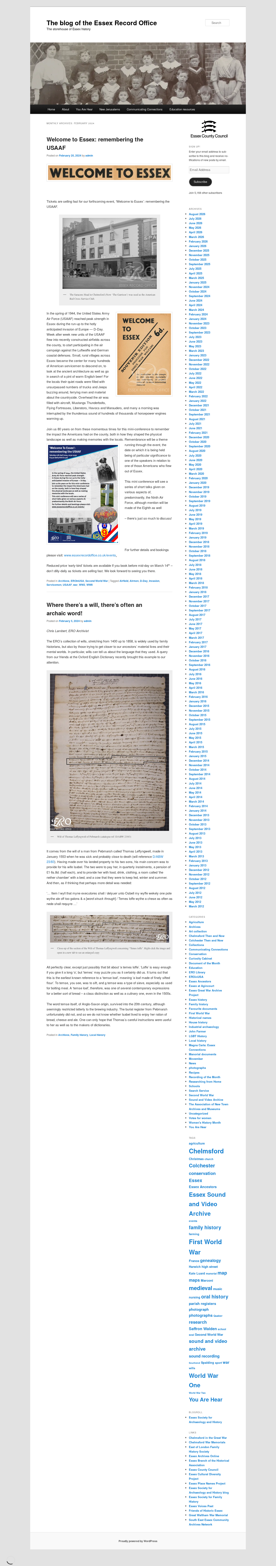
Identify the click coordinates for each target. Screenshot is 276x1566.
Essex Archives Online (204, 1456)
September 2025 (199, 264)
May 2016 (195, 683)
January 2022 (197, 401)
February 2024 (198, 314)
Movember (196, 1059)
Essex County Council (203, 1469)
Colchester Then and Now (206, 940)
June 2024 (195, 300)
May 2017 (195, 628)
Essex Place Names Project (207, 1483)
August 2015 (197, 724)
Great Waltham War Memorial (208, 1515)
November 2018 (199, 546)
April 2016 (195, 688)
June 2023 (195, 341)
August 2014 (197, 779)
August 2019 (197, 505)
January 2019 (197, 537)
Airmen (134, 581)
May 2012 (195, 902)
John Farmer (197, 1031)
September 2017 (199, 610)
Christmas (196, 1159)
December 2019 (199, 487)
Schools (194, 1086)
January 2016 (197, 701)
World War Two (197, 1392)
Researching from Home (205, 1081)
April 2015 (195, 742)
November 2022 (199, 364)
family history (205, 1227)
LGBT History (198, 1036)
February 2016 (198, 697)
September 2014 (199, 774)
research (198, 1322)
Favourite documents (203, 1009)
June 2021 (195, 428)
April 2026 (195, 232)
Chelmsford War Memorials (207, 1442)
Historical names (200, 1018)
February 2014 (198, 806)
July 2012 (195, 893)
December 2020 (199, 437)
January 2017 (197, 647)
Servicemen (54, 585)
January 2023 (197, 355)
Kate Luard (197, 1273)
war (75, 585)
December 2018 (199, 542)
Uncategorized (198, 1113)
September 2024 (199, 296)
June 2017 (195, 624)
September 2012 (199, 883)
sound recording (204, 1356)
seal (191, 1335)
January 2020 (197, 483)
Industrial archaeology (204, 1027)
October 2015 (197, 715)
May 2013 (195, 847)
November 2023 (199, 323)
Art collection (198, 931)
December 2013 (199, 815)
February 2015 (198, 751)
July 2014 (195, 783)
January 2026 (197, 246)
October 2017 (197, 606)
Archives (63, 581)
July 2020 (195, 455)
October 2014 (197, 769)
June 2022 (195, 378)
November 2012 (199, 874)
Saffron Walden (203, 1328)
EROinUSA (77, 581)
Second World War (96, 581)
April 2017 (195, 633)
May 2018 (195, 574)
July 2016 (195, 674)
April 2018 (195, 578)
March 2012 (196, 906)
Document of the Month (204, 963)
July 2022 (195, 373)
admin (89, 155)
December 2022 (199, 360)
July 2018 (195, 565)
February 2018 (198, 587)
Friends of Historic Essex (206, 1510)
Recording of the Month (204, 1077)
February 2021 (198, 433)
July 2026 (195, 218)
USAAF (67, 585)
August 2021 (197, 419)
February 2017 (198, 642)
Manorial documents (202, 1054)
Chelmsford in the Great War (208, 1438)
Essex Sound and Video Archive (207, 1203)
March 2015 (196, 747)
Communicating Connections (145, 109)
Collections (196, 945)
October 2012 (197, 879)
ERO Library (197, 972)
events (193, 1221)
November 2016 (199, 656)
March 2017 (196, 638)
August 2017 (197, 615)
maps (194, 1280)
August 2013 (197, 833)
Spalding (207, 1362)
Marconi (207, 1280)
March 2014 (196, 801)
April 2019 (195, 523)
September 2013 (199, 829)
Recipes (194, 1072)
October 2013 (197, 824)
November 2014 (199, 765)
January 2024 (197, 319)
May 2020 (195, 464)
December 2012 (199, 870)
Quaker (218, 1316)
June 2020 (195, 460)
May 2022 (195, 383)
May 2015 (195, 738)
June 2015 (195, 733)
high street (210, 1266)
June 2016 (195, 679)
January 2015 (197, 756)
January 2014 (197, 810)
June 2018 (195, 569)
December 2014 (199, 760)
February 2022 (198, 396)
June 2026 (195, 223)
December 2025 (199, 250)
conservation (202, 1173)
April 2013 (195, 851)
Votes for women (200, 1118)
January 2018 (197, 592)
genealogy (210, 1260)
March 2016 (196, 692)
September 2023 (199, 332)
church (209, 1159)
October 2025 (197, 259)
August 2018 (197, 560)
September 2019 (199, 501)
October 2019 (197, 496)
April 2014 (195, 797)
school (222, 1329)
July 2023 (195, 337)
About (65, 109)
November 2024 (199, 287)
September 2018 (199, 555)
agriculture (197, 1143)
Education (195, 968)
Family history (79, 1035)
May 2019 (195, 519)
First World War (199, 1013)
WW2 (82, 585)
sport (218, 1363)
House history (198, 1022)
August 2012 (197, 888)
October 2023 (197, 328)
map (222, 1272)
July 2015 (195, 729)
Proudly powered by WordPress (138, 1541)
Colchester (202, 1165)
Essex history (198, 1000)
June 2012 (195, 897)
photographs (197, 1068)
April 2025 (195, 273)
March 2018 (196, 583)
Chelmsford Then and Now (206, 936)
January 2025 (197, 282)
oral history (214, 1296)
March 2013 (196, 856)
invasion (154, 581)
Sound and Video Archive (206, 1100)
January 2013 (197, 865)
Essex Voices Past (201, 1506)
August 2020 (197, 451)
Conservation (198, 954)
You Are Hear (84, 109)
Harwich (195, 1266)
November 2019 (199, 492)
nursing (194, 1297)
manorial (211, 1273)
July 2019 (195, 510)
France (194, 1260)
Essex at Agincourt (201, 986)
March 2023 (196, 351)
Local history (97, 1035)
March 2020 (196, 473)
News (192, 1063)
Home (51, 109)
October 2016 (197, 660)
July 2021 (195, 423)
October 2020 (197, 442)
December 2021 (199, 405)
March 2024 (196, 310)
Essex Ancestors (200, 981)
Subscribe (200, 181)
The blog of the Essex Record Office (102, 22)
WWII (89, 585)
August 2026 (197, 214)
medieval (200, 1288)
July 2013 (195, 838)
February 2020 (198, 478)
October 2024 (197, 291)
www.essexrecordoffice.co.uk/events (90, 555)
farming (194, 1234)
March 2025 (196, 278)
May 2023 (195, 346)
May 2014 (195, 792)
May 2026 (195, 228)
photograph (199, 1309)
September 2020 (199, 446)
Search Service (199, 1090)
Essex (195, 1180)
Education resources (182, 109)
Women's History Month (205, 1122)
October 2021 (197, 410)
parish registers (202, 1303)
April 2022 (195, 387)
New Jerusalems (109, 109)
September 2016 (199, 665)
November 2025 (199, 255)
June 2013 (195, 842)
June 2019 (195, 514)
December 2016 (199, 651)
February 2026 (198, 241)
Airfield (123, 581)
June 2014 (195, 788)
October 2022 (197, 369)
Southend (194, 1362)
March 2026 (196, 237)
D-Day (144, 581)
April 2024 (195, 305)
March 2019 (196, 528)
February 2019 (198, 533)
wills (192, 1368)
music (217, 1288)
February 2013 (198, 861)
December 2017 (199, 596)
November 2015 (199, 710)
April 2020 (195, 469)
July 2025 (195, 268)
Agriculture (196, 922)
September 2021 (199, 414)
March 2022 (196, 392)
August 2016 (197, 669)
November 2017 (199, 601)
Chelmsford (206, 1150)
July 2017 (195, 619)
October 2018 (197, 551)
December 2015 (199, 706)
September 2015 (199, 719)
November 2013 (199, 820)
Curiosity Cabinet (200, 958)
